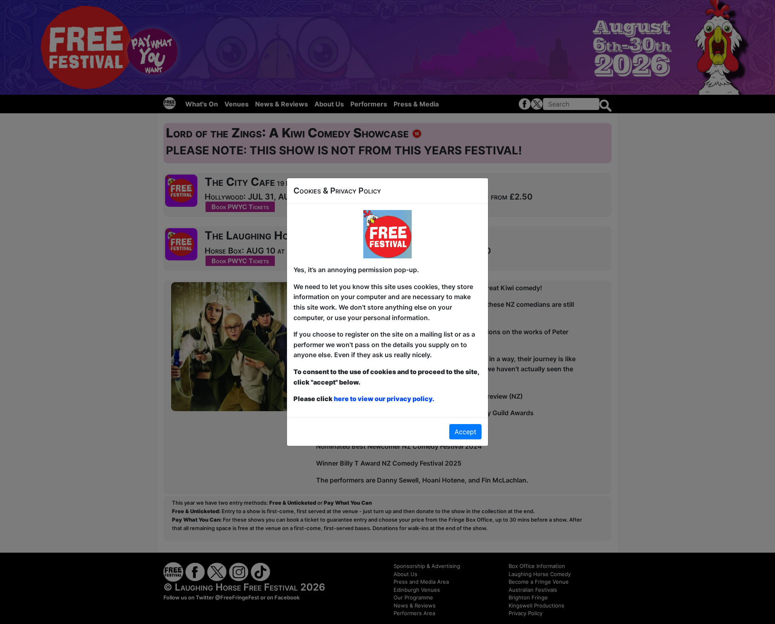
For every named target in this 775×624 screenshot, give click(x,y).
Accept (465, 432)
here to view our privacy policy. (384, 399)
